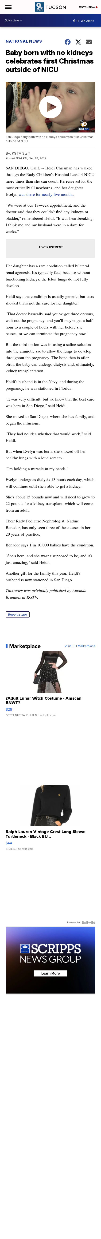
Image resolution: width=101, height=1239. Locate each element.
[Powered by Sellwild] (88, 922)
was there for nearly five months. (46, 194)
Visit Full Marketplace (80, 646)
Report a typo (17, 614)
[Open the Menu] (8, 7)
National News (24, 41)
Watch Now (87, 7)
